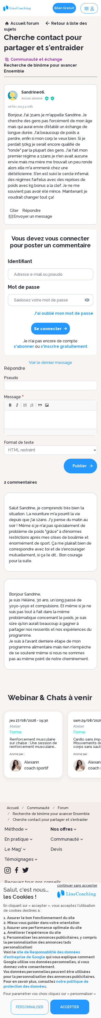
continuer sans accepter (77, 885)
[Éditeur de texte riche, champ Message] (50, 419)
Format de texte (19, 442)
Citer (14, 210)
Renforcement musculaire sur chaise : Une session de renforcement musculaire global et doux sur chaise (33, 745)
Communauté (38, 808)
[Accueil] (17, 8)
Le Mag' (13, 849)
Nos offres (61, 829)
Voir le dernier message (50, 362)
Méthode (14, 829)
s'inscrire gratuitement (64, 346)
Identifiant (20, 261)
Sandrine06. (33, 92)
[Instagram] (7, 870)
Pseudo (11, 377)
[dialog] (50, 950)
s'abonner (24, 346)
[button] (10, 405)
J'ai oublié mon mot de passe (63, 313)
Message (12, 397)
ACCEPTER (69, 1007)
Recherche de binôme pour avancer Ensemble (51, 814)
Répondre (31, 210)
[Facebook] (16, 870)
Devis (56, 849)
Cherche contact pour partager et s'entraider (50, 820)
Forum (63, 808)
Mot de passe (24, 287)
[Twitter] (25, 870)
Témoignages (19, 859)
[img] (87, 300)
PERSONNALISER (29, 1007)
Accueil (13, 808)
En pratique (16, 839)
